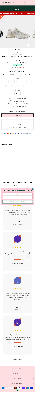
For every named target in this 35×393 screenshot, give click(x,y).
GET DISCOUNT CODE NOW (17, 202)
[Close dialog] (32, 189)
